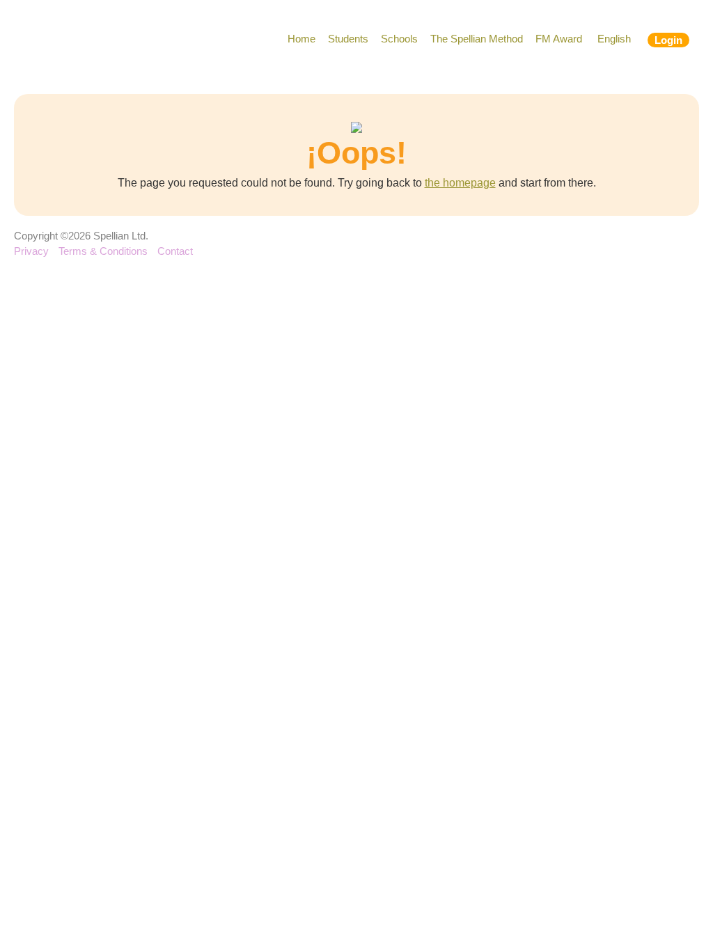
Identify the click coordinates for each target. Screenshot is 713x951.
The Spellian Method (476, 39)
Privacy (31, 251)
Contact (175, 251)
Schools (399, 39)
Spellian (95, 41)
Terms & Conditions (103, 251)
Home (301, 39)
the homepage (460, 183)
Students (348, 39)
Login (668, 40)
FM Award (558, 39)
